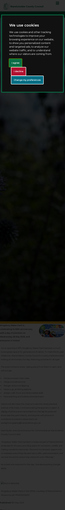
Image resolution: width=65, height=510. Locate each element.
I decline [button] (18, 71)
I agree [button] (15, 63)
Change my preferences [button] (27, 80)
